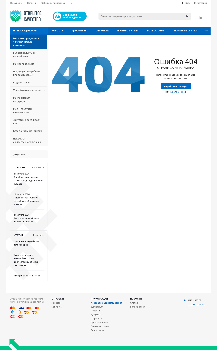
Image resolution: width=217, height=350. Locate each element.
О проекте (102, 30)
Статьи (134, 303)
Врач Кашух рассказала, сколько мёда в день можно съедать (28, 180)
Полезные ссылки (186, 30)
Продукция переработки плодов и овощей (27, 73)
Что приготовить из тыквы (28, 275)
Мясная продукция (23, 64)
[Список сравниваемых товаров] (200, 18)
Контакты (57, 306)
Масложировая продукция (21, 100)
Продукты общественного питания (27, 140)
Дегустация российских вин (26, 122)
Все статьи (38, 235)
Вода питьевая (21, 82)
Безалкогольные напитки (27, 131)
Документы (79, 30)
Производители (128, 30)
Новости (57, 30)
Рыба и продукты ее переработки (24, 54)
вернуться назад (178, 92)
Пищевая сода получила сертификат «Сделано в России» (26, 201)
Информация (99, 299)
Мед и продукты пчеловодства (22, 111)
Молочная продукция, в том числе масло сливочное (26, 42)
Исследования (27, 30)
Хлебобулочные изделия (27, 90)
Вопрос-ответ (156, 30)
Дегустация (97, 306)
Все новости (38, 167)
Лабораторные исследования (106, 303)
